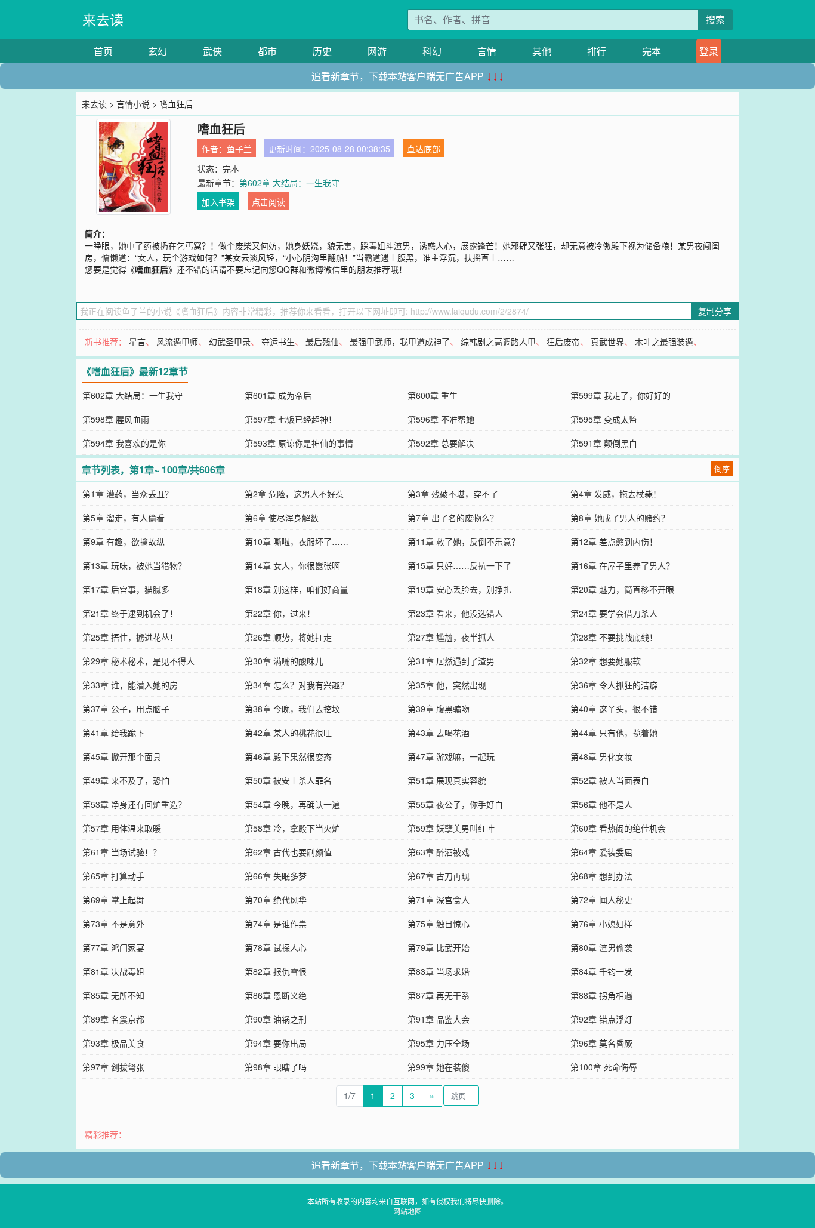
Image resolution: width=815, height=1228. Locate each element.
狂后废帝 (563, 341)
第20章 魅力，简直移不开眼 (622, 589)
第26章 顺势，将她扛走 (288, 637)
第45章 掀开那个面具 (121, 756)
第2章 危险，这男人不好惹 (294, 494)
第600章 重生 (432, 395)
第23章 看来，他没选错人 (455, 613)
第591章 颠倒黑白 (603, 443)
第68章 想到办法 (601, 876)
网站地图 (407, 1211)
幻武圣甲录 (230, 341)
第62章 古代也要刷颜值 (288, 852)
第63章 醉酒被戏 (438, 852)
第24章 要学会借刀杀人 (613, 613)
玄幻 (157, 51)
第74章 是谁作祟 (276, 924)
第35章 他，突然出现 (446, 685)
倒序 (722, 468)
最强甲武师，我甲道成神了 (400, 341)
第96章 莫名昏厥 (601, 1043)
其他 (541, 51)
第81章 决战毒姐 (113, 971)
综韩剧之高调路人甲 (498, 341)
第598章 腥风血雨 (115, 419)
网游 (377, 51)
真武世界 (607, 341)
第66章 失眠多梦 (276, 876)
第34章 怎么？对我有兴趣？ (296, 685)
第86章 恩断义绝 (276, 995)
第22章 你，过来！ (280, 613)
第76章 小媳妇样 (601, 924)
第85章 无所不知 (113, 995)
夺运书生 (278, 341)
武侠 (212, 51)
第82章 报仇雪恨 (276, 971)
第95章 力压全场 (438, 1043)
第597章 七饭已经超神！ (291, 419)
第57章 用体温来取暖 (121, 828)
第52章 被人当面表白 (609, 780)
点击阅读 (268, 202)
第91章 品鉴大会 (438, 1019)
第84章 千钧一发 (601, 971)
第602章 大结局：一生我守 (289, 183)
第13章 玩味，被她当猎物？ (134, 565)
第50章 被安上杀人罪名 (288, 780)
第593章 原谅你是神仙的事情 (299, 443)
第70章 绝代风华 (276, 900)
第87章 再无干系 (438, 995)
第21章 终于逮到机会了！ (130, 613)
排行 (596, 51)
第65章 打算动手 (113, 876)
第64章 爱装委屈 (601, 852)
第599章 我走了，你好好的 (620, 395)
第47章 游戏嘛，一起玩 (451, 756)
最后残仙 (322, 341)
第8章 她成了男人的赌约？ (619, 518)
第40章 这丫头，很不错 (613, 709)
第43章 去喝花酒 (438, 732)
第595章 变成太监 (603, 419)
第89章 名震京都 (113, 1019)
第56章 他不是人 (601, 804)
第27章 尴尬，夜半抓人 (451, 637)
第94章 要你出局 (276, 1043)
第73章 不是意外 (113, 924)
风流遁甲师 (177, 341)
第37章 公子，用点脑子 (125, 709)
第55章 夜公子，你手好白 (455, 804)
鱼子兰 (239, 149)
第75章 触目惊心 (438, 924)
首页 (103, 51)
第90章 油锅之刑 (276, 1019)
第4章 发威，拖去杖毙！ (615, 494)
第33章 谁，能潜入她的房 (130, 685)
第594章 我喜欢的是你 (124, 443)
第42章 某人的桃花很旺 (288, 732)
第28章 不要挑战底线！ (613, 637)
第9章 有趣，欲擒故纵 (123, 541)
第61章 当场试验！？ (121, 852)
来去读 (103, 19)
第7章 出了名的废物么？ (452, 518)
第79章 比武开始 (438, 947)
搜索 (715, 19)
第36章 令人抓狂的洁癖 (613, 685)
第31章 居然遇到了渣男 (451, 661)
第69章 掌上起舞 (113, 900)
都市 (267, 51)
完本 (651, 51)
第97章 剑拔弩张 (113, 1067)
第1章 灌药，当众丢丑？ (127, 494)
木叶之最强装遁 (664, 341)
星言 (137, 341)
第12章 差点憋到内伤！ (613, 541)
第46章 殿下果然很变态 (288, 756)
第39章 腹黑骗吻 (438, 709)
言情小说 (133, 104)
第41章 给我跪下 (113, 732)
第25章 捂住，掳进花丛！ (130, 637)
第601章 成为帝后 (278, 395)
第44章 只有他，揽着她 (613, 732)
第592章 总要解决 (440, 443)
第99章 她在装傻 (438, 1067)
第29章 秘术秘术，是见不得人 (138, 661)
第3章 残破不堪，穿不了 (452, 494)
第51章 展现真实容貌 (446, 780)
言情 (486, 51)
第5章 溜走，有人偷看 (123, 518)
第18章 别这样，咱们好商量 (296, 589)
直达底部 (423, 149)
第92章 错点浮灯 (601, 1019)
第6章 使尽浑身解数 (282, 518)
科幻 (432, 51)
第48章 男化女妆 (601, 756)
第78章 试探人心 (276, 947)
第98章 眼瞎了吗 (276, 1067)
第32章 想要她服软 (605, 661)
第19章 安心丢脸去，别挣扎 (459, 589)
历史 (322, 51)
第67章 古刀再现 (438, 876)
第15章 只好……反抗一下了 (459, 565)
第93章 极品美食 (113, 1043)
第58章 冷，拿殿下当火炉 (292, 828)
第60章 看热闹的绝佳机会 (618, 828)
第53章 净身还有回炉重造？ (134, 804)
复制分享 (714, 311)
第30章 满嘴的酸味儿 (284, 661)
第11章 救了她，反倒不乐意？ (463, 541)
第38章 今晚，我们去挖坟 (292, 709)
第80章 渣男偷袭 (601, 947)
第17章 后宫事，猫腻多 (125, 589)
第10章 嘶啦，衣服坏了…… (296, 541)
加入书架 (218, 202)
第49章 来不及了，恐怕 (125, 780)
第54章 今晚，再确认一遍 (292, 804)
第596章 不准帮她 (440, 419)
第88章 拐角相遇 (601, 995)
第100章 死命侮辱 (603, 1067)
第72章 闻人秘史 (601, 900)
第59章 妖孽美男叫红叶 (451, 828)
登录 (708, 51)
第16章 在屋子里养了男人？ (622, 565)
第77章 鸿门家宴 (113, 947)
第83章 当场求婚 (438, 971)
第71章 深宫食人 (438, 900)
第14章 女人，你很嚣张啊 (292, 565)
